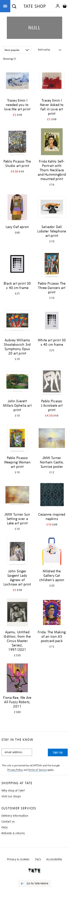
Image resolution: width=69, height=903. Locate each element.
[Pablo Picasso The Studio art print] (17, 142)
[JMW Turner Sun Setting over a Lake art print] (17, 495)
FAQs (4, 827)
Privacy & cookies (18, 859)
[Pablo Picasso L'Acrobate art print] (51, 382)
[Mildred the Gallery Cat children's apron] (51, 552)
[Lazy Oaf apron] (17, 208)
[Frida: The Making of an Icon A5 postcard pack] (51, 613)
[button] (14, 6)
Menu (6, 6)
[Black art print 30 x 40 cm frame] (17, 264)
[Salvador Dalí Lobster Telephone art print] (51, 208)
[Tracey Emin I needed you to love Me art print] (17, 81)
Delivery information (14, 816)
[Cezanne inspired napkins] (51, 495)
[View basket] (64, 6)
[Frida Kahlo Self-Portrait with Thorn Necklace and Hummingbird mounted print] (51, 142)
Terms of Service (37, 769)
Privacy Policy (15, 769)
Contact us (8, 821)
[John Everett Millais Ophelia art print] (17, 382)
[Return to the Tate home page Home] (35, 7)
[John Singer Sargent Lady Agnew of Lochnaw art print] (17, 552)
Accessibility (54, 859)
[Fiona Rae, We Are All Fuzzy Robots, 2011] (17, 678)
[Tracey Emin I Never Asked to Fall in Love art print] (51, 81)
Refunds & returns (13, 833)
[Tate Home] (34, 870)
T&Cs (38, 859)
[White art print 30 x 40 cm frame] (51, 321)
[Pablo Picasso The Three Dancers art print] (51, 264)
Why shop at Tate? (13, 790)
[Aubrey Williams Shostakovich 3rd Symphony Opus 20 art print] (17, 321)
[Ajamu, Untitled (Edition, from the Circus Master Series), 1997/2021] (17, 613)
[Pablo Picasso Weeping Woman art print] (17, 439)
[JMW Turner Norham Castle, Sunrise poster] (51, 439)
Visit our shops (11, 796)
